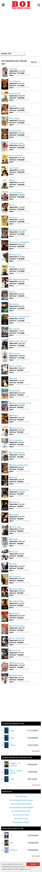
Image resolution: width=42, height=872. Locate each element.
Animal (12, 738)
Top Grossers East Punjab (21, 815)
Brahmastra (13, 850)
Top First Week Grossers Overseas (21, 804)
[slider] (23, 75)
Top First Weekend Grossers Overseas (21, 800)
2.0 (11, 835)
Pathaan (12, 745)
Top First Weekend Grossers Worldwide (21, 807)
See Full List (36, 751)
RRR (11, 843)
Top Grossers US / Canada (21, 822)
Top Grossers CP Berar (21, 818)
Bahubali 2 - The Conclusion (15, 764)
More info (28, 869)
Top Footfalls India (21, 796)
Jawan (12, 730)
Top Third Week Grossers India (21, 811)
